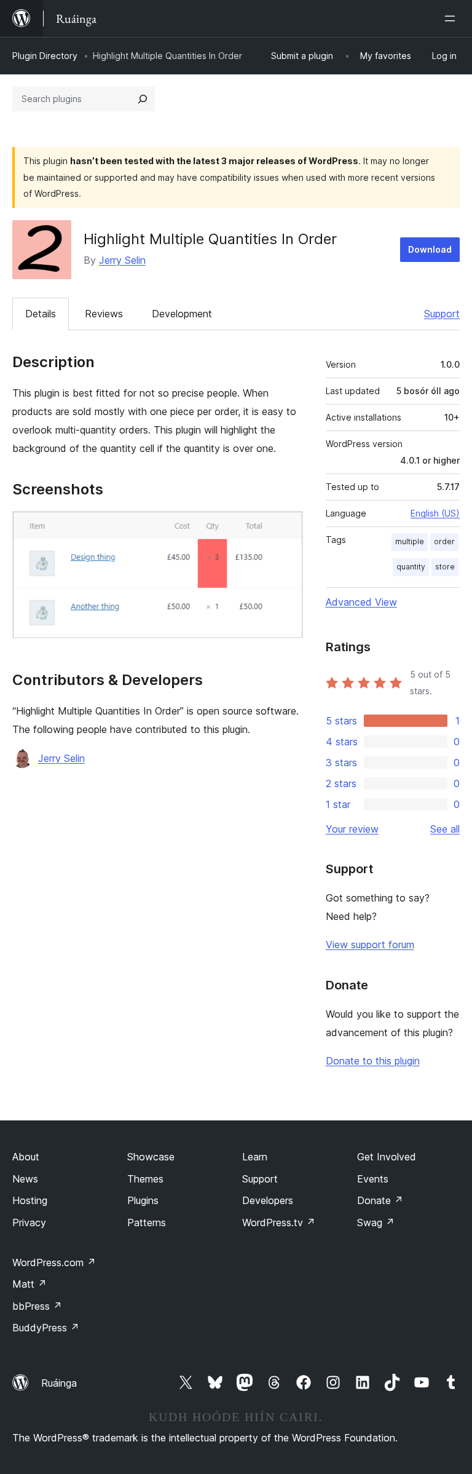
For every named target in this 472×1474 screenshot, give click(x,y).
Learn (254, 1157)
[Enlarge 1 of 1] (286, 527)
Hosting (29, 1200)
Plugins (143, 1200)
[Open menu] (452, 18)
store (445, 566)
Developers (267, 1200)
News (25, 1179)
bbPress (37, 1306)
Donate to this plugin (373, 1061)
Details (40, 313)
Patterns (146, 1222)
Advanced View (361, 602)
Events (372, 1179)
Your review (352, 829)
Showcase (151, 1157)
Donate (380, 1200)
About (25, 1157)
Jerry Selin (122, 260)
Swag (376, 1222)
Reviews (104, 313)
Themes (145, 1179)
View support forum (370, 944)
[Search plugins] (142, 99)
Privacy (29, 1222)
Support (442, 313)
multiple (409, 541)
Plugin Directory (44, 55)
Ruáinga (59, 1383)
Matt (29, 1284)
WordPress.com (54, 1262)
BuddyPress (45, 1327)
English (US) (435, 513)
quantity (410, 566)
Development (182, 313)
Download (430, 249)
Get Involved (386, 1157)
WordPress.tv (278, 1222)
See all (445, 829)
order (444, 541)
